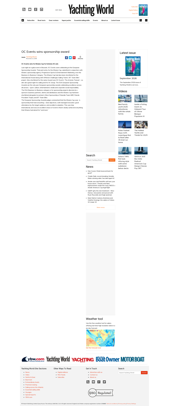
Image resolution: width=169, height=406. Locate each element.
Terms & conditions (112, 403)
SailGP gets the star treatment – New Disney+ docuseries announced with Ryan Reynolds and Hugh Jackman (101, 193)
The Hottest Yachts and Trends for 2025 (140, 132)
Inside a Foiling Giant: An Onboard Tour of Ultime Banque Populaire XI (140, 110)
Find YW (135, 13)
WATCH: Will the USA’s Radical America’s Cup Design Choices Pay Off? (140, 162)
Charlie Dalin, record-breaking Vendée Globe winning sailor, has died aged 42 (101, 177)
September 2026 (128, 78)
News (89, 166)
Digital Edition (133, 10)
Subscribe (134, 7)
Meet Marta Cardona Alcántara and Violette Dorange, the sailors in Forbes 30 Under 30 (101, 200)
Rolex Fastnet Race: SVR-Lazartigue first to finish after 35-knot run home (124, 136)
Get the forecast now (93, 348)
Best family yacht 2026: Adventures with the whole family (124, 109)
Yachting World (31, 57)
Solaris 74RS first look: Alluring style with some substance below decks (123, 162)
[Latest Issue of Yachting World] (143, 10)
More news (101, 207)
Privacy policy (122, 403)
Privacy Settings (131, 403)
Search (112, 160)
